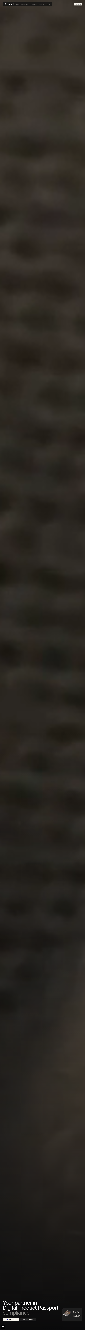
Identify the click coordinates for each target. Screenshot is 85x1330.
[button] (42, 4)
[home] (8, 4)
